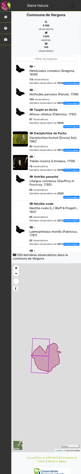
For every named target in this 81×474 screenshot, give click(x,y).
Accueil (31, 457)
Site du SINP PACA (48, 457)
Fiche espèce (72, 83)
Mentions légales (56, 461)
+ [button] (16, 268)
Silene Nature (37, 6)
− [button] (16, 273)
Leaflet (59, 450)
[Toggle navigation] (72, 5)
